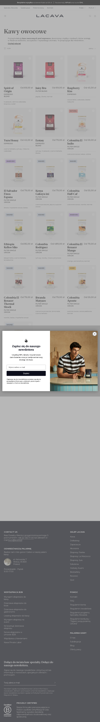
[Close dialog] (95, 334)
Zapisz (26, 373)
